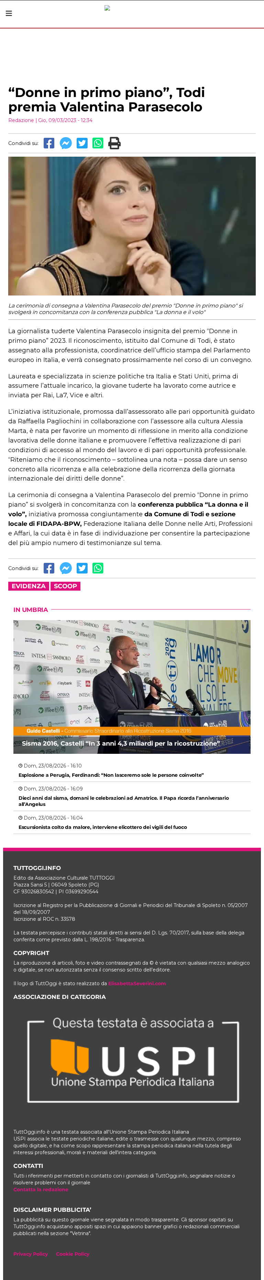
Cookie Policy (72, 1254)
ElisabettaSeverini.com (137, 983)
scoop (65, 586)
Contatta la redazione (40, 1189)
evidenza (29, 586)
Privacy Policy (30, 1254)
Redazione (21, 120)
